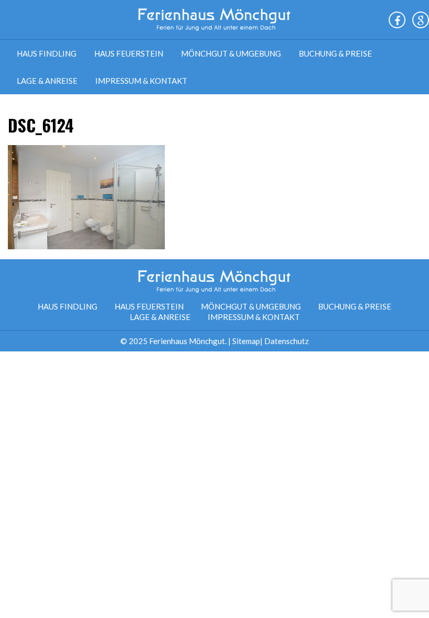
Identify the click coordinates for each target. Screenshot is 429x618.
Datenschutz (286, 341)
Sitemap (246, 341)
